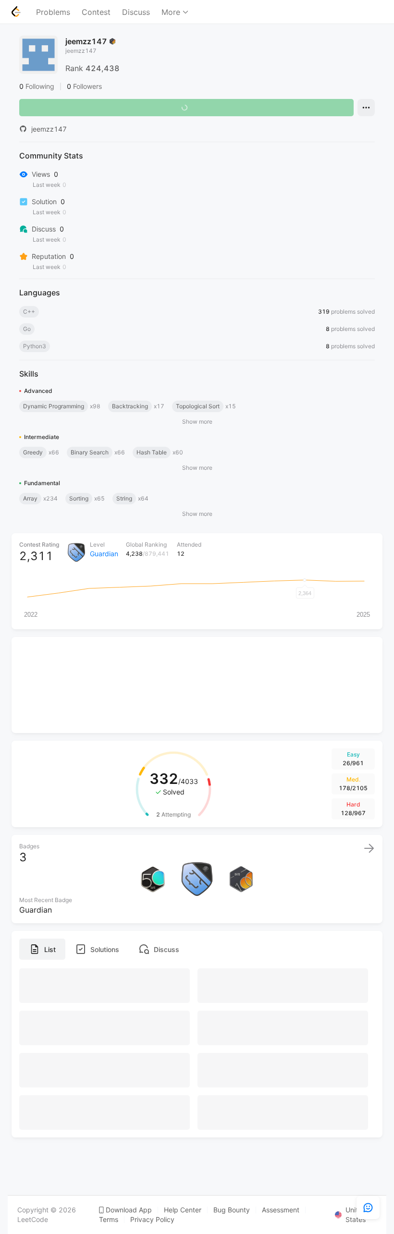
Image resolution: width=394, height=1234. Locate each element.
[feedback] (368, 1207)
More (170, 12)
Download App (129, 1210)
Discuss (136, 12)
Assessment (280, 1210)
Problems (53, 12)
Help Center (182, 1210)
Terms (108, 1219)
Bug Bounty (231, 1210)
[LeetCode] (16, 11)
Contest (96, 12)
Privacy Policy (152, 1219)
